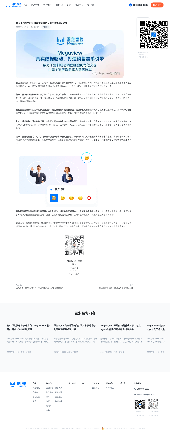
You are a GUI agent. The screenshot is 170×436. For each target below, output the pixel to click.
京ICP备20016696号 (91, 429)
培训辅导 (58, 401)
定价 (69, 5)
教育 (48, 401)
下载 (34, 401)
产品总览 (36, 388)
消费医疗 (49, 392)
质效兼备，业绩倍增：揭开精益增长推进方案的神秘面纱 (39, 288)
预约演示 (157, 5)
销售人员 (58, 388)
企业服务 (49, 388)
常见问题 (36, 397)
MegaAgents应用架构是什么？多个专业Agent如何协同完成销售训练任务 (120, 327)
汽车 (48, 397)
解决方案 (35, 5)
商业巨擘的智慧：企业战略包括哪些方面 (116, 288)
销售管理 (45, 27)
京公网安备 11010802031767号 (115, 429)
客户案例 (47, 5)
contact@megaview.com (146, 395)
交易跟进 (58, 397)
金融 (48, 410)
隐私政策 (142, 429)
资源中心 (79, 5)
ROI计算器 (110, 388)
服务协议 (133, 429)
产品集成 (36, 392)
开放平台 (59, 5)
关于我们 (91, 5)
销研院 (36, 27)
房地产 (48, 406)
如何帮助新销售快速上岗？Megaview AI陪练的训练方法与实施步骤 (28, 327)
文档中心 (95, 388)
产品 (25, 5)
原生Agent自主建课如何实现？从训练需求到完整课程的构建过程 (75, 327)
